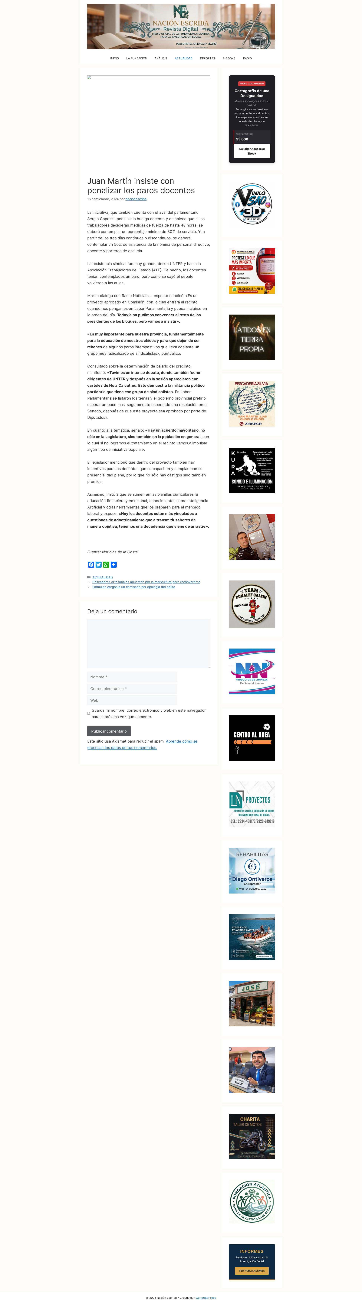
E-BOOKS (229, 58)
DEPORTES (207, 58)
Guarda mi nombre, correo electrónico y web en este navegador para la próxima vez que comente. (149, 713)
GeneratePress (206, 1297)
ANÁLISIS (161, 58)
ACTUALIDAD (184, 58)
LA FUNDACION (136, 58)
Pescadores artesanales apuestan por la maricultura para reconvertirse (146, 582)
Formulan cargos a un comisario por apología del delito (133, 587)
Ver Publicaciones (252, 1270)
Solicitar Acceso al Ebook (252, 151)
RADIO (247, 58)
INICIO (114, 58)
